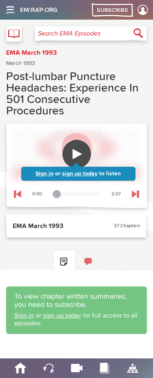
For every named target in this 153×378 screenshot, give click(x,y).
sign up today (80, 174)
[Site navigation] (10, 10)
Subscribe (112, 10)
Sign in (44, 174)
